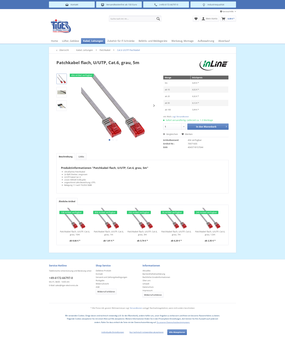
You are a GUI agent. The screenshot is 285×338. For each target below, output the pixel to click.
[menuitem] (135, 19)
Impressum (147, 290)
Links (81, 156)
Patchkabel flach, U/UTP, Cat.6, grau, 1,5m (210, 233)
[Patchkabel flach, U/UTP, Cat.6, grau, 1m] (108, 218)
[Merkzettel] (196, 19)
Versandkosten (136, 308)
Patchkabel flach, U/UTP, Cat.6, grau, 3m (142, 233)
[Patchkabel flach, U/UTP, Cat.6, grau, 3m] (142, 218)
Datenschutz (148, 287)
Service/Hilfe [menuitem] (228, 11)
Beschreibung (66, 156)
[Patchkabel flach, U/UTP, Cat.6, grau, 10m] (75, 218)
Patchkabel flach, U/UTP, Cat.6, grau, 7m (176, 233)
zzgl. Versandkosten (180, 116)
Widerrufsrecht (102, 283)
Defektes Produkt (103, 270)
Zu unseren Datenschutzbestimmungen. (173, 322)
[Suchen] (158, 19)
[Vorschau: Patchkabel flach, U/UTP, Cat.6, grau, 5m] (61, 79)
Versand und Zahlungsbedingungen (111, 277)
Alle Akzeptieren (177, 332)
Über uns (146, 280)
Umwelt (145, 283)
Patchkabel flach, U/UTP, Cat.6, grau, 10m (75, 233)
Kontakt (99, 274)
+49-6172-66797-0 (61, 278)
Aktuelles (146, 270)
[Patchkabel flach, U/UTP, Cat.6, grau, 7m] (176, 218)
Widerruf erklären (106, 291)
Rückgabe (100, 280)
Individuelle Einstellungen (112, 332)
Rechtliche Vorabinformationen (156, 277)
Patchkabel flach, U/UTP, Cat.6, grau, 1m (109, 233)
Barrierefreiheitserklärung (153, 274)
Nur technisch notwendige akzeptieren (146, 332)
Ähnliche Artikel (67, 201)
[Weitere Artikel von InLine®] (214, 65)
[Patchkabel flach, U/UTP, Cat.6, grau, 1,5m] (210, 218)
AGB (97, 287)
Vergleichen (172, 134)
